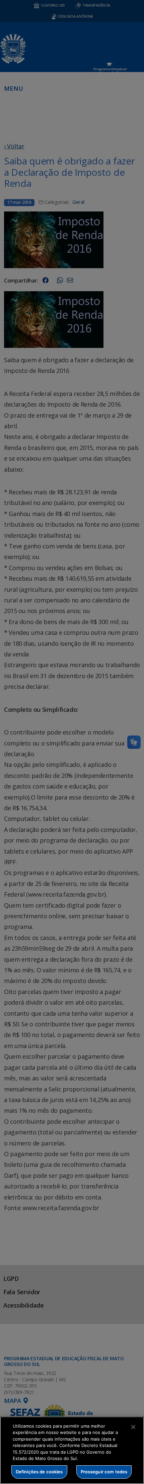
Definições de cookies (39, 1471)
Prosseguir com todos (104, 1471)
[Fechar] (133, 1427)
